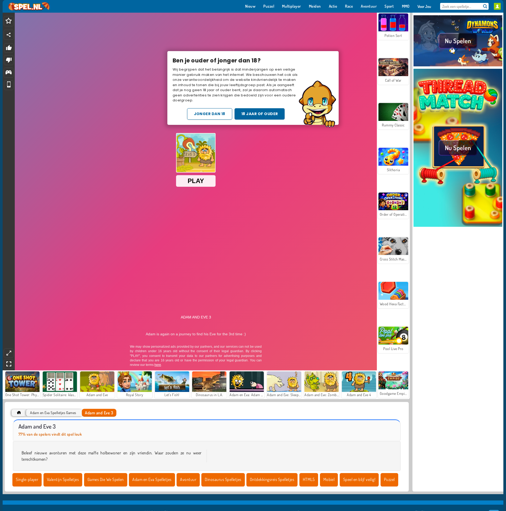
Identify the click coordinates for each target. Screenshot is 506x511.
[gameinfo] (8, 73)
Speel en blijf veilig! (359, 479)
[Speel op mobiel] (9, 85)
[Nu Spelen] (457, 65)
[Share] (9, 35)
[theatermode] (9, 353)
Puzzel (389, 479)
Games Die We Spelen (105, 479)
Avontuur (188, 479)
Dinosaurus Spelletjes (223, 479)
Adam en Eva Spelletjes (152, 479)
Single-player (27, 479)
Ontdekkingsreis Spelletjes (272, 479)
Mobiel (329, 479)
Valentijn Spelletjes (63, 479)
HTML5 (309, 479)
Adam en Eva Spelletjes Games (53, 412)
